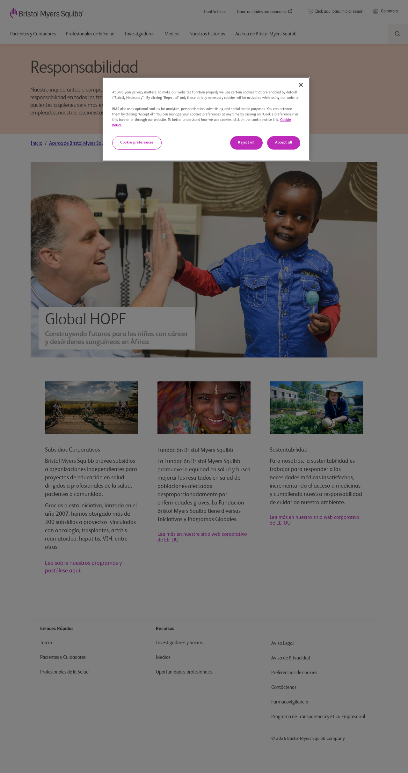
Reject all (246, 142)
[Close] (301, 85)
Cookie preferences (137, 142)
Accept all (283, 142)
